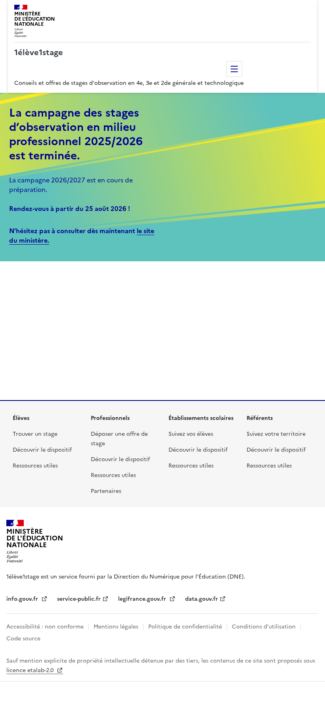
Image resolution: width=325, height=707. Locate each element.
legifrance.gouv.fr (143, 599)
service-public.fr (79, 599)
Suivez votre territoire (276, 434)
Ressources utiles (35, 466)
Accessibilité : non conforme (45, 627)
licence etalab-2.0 (30, 670)
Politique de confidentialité (185, 627)
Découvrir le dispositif (42, 450)
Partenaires (106, 491)
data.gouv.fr (201, 599)
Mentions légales (116, 627)
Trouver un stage (35, 434)
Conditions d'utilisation (264, 627)
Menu (234, 69)
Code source (23, 638)
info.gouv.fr (23, 599)
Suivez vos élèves (190, 434)
